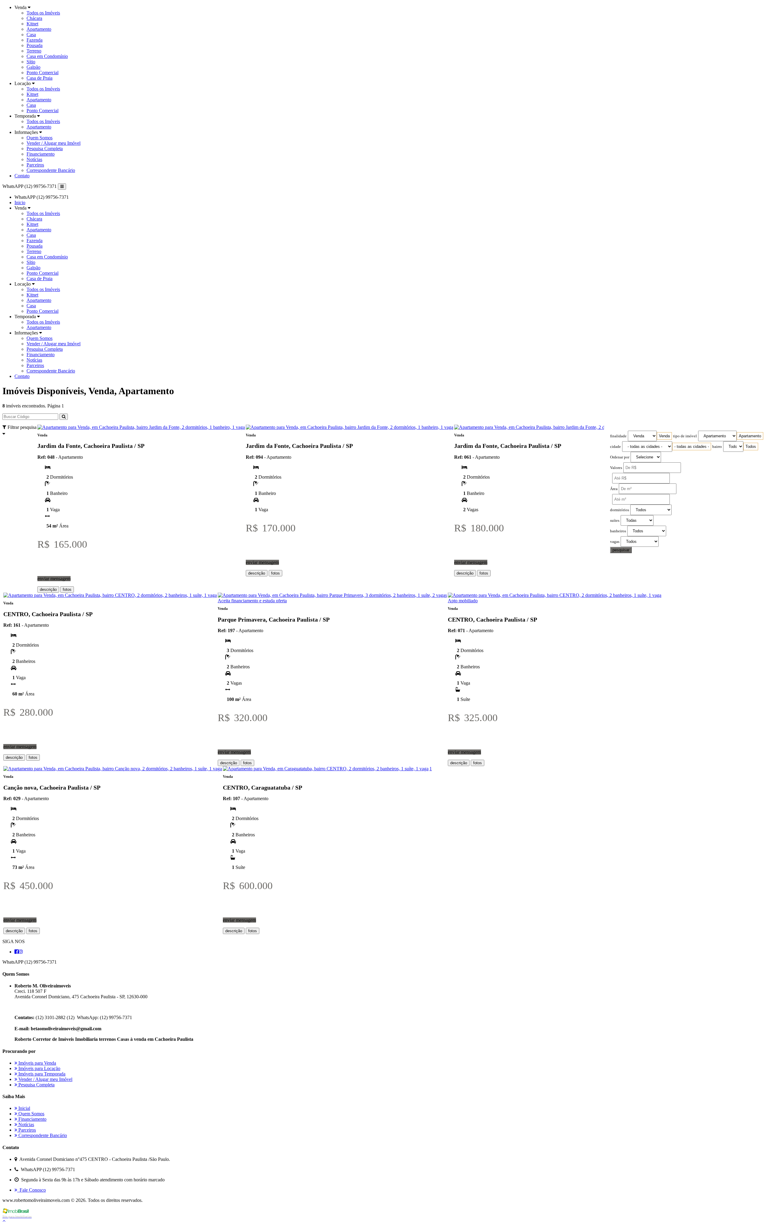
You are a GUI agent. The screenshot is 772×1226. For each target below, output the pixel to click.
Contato (22, 175)
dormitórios (619, 510)
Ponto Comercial (43, 72)
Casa (31, 34)
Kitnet (32, 23)
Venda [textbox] (664, 436)
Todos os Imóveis (43, 12)
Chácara (34, 18)
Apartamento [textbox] (750, 436)
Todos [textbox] (750, 446)
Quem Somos (39, 137)
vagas (614, 542)
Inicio (19, 202)
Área (614, 489)
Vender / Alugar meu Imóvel (54, 143)
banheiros (618, 531)
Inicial (23, 1108)
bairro (717, 447)
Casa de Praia (39, 78)
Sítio (31, 61)
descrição (48, 589)
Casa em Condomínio (47, 56)
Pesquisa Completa (45, 148)
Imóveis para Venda (36, 1063)
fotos (67, 589)
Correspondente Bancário (51, 170)
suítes (614, 520)
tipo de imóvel (685, 436)
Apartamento (39, 29)
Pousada (35, 45)
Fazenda (35, 40)
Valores (616, 468)
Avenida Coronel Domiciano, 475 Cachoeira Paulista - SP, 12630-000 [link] (80, 996)
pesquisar (620, 550)
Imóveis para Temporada (41, 1073)
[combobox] (664, 436)
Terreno (34, 50)
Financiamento (41, 154)
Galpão (33, 67)
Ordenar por (619, 457)
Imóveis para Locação (38, 1068)
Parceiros (35, 164)
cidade (615, 447)
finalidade (618, 436)
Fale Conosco (31, 1190)
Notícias (34, 159)
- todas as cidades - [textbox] (691, 446)
